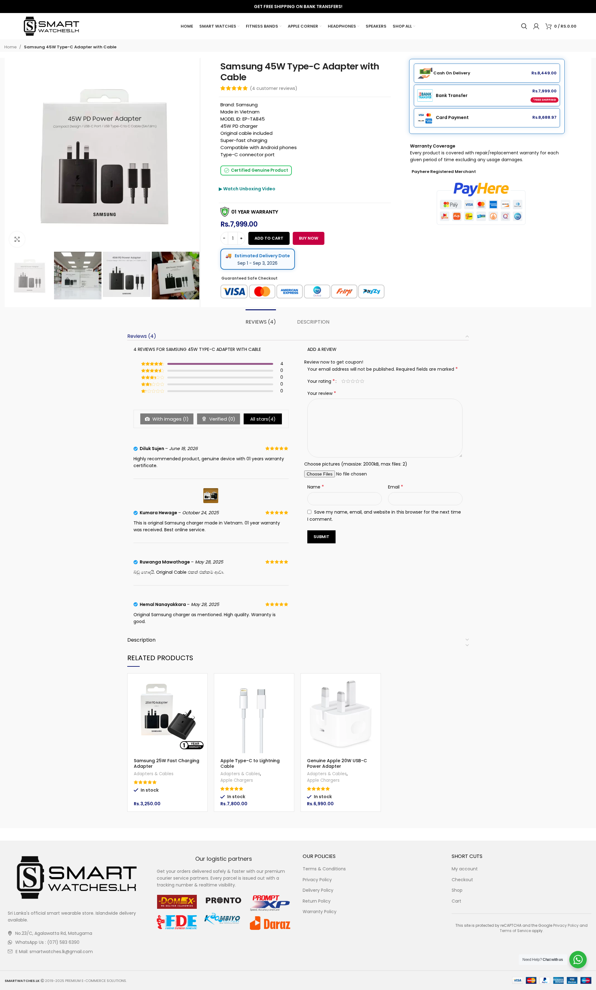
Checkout (462, 880)
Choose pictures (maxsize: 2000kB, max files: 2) (355, 464)
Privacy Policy (317, 880)
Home (11, 47)
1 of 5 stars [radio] (343, 381)
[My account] (536, 26)
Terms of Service (515, 930)
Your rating (321, 381)
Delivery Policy (318, 890)
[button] (202, 684)
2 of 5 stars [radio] (348, 381)
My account (465, 869)
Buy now (308, 238)
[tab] (260, 322)
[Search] (524, 26)
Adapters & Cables (154, 774)
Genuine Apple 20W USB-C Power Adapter (337, 763)
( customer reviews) (273, 88)
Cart (456, 901)
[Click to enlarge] (17, 239)
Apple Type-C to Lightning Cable (250, 763)
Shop (457, 890)
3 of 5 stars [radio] (352, 381)
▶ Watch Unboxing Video (247, 189)
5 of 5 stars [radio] (362, 381)
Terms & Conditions (324, 869)
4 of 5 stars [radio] (357, 381)
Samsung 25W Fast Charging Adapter (166, 763)
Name (315, 487)
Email (395, 487)
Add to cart (269, 238)
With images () (170, 419)
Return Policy (317, 901)
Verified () (221, 419)
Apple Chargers (236, 780)
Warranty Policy (319, 912)
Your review (321, 393)
